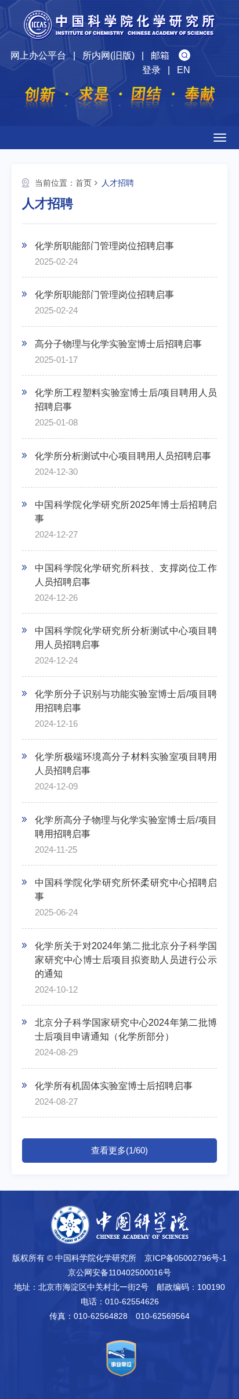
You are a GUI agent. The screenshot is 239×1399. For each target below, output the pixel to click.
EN (183, 70)
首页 (83, 183)
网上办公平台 (38, 55)
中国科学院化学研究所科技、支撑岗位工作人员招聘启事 (126, 575)
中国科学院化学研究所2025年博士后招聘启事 (126, 512)
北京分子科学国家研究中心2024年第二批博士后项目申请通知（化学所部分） (126, 1029)
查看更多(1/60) (119, 1150)
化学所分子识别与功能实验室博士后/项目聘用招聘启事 (126, 701)
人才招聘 (118, 183)
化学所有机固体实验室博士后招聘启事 (114, 1086)
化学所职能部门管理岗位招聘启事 (104, 246)
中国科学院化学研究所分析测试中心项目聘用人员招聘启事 (126, 638)
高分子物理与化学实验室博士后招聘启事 (118, 344)
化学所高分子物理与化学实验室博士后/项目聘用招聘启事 (126, 827)
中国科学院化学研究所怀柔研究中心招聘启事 (126, 890)
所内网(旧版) (108, 55)
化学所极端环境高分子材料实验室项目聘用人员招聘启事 (126, 764)
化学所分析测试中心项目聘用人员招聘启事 (123, 456)
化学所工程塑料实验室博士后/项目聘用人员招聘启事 (126, 400)
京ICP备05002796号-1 (185, 1258)
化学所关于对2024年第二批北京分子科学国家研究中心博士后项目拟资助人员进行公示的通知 (126, 960)
